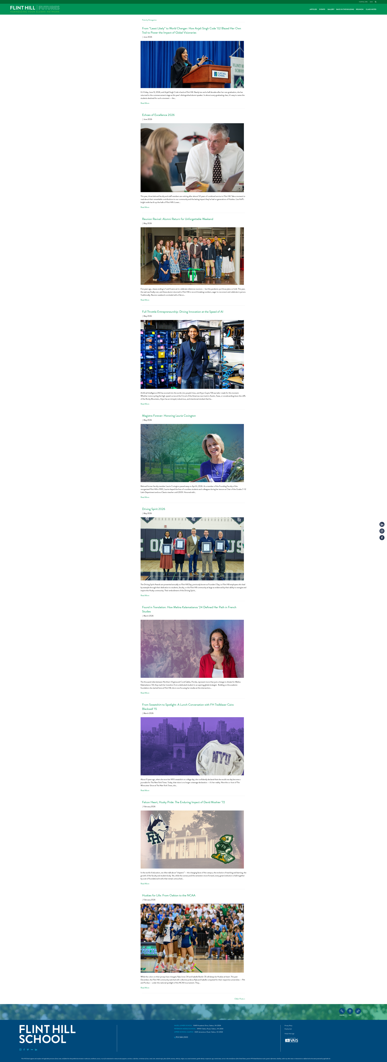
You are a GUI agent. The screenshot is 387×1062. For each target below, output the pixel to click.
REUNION (359, 9)
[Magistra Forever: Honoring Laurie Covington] (192, 452)
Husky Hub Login (289, 1034)
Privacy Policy (288, 1026)
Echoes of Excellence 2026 (158, 115)
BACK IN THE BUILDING (345, 9)
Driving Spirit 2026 (153, 509)
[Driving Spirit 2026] (192, 548)
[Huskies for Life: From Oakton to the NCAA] (192, 937)
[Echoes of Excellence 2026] (192, 157)
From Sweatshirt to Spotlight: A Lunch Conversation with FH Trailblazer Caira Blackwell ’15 (188, 706)
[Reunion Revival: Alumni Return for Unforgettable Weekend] (192, 255)
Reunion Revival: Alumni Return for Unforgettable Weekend (177, 219)
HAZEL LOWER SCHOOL (183, 1025)
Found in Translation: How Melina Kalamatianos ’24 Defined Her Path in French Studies (189, 609)
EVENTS (322, 9)
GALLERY (331, 9)
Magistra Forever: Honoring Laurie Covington (169, 415)
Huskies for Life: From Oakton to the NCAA (168, 895)
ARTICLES (313, 9)
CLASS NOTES (371, 9)
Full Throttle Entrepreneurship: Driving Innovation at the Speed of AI (182, 311)
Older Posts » (239, 998)
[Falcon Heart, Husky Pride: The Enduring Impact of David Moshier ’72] (192, 839)
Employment (288, 1029)
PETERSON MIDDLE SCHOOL (185, 1029)
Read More (145, 103)
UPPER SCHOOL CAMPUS (183, 1032)
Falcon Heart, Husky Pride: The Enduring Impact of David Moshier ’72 (183, 802)
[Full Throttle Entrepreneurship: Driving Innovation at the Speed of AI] (192, 354)
